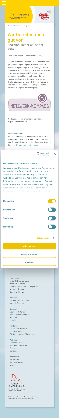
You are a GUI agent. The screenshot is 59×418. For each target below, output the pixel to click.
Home (10, 26)
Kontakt (13, 351)
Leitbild (13, 320)
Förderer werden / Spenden (22, 334)
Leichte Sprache (16, 342)
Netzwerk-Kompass (18, 289)
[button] (4, 3)
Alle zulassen (29, 246)
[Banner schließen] (55, 154)
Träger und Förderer (18, 328)
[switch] (52, 210)
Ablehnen (29, 262)
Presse (12, 348)
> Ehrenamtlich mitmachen (26, 145)
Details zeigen (43, 238)
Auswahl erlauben (29, 254)
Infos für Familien (17, 283)
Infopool (13, 317)
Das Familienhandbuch (20, 314)
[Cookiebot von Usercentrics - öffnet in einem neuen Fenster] (37, 154)
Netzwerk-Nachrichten (19, 300)
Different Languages (18, 345)
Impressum (14, 356)
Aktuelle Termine (17, 303)
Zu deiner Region (17, 292)
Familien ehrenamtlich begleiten (24, 286)
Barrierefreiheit (16, 362)
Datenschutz (15, 359)
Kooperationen (16, 331)
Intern (12, 365)
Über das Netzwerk (18, 312)
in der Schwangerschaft (20, 281)
